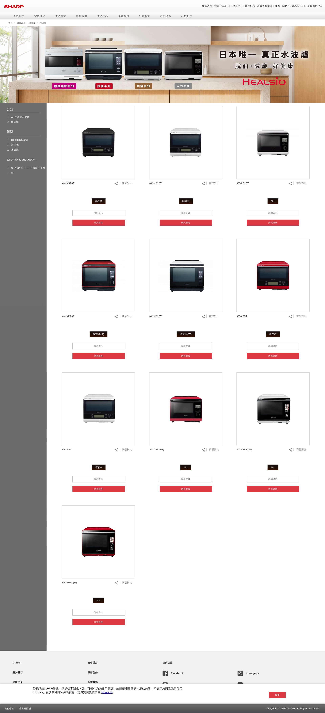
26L (273, 201)
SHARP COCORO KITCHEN (28, 168)
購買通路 (98, 222)
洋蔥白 (98, 467)
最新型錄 (93, 672)
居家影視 (18, 16)
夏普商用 (312, 6)
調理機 (15, 145)
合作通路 (93, 662)
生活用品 (102, 16)
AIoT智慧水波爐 (20, 117)
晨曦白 (186, 201)
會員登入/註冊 (222, 6)
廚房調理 (81, 16)
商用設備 (165, 16)
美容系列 (123, 16)
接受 (277, 695)
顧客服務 (250, 6)
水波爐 (32, 23)
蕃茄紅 (273, 334)
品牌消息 (18, 682)
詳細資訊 (98, 213)
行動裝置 (144, 16)
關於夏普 (18, 672)
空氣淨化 (39, 16)
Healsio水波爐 (19, 140)
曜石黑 (98, 201)
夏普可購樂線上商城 (268, 6)
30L (273, 467)
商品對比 (127, 183)
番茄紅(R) (98, 334)
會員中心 (238, 6)
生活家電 (60, 16)
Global (17, 662)
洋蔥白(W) (186, 334)
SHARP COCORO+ (293, 6)
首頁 (10, 23)
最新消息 (207, 6)
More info (107, 692)
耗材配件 (186, 16)
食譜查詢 (93, 682)
